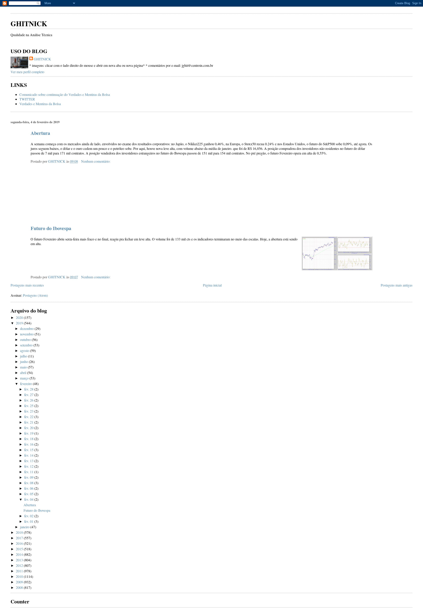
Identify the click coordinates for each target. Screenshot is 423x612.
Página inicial (212, 285)
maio (24, 367)
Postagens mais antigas (396, 285)
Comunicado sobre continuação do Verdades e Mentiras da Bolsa (64, 94)
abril (23, 372)
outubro (26, 339)
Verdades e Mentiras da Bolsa (40, 103)
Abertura (40, 133)
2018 (20, 532)
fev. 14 (29, 455)
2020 (20, 317)
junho (24, 361)
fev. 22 (29, 416)
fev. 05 (29, 493)
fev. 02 (29, 515)
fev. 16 (29, 444)
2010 (20, 576)
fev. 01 (29, 521)
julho (24, 356)
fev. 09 (29, 477)
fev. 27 (29, 394)
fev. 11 (29, 471)
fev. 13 (29, 460)
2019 (20, 323)
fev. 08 (29, 482)
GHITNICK (29, 23)
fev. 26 (29, 400)
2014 (20, 554)
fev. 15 (29, 449)
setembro (26, 345)
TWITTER (27, 99)
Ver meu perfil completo (27, 71)
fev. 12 (29, 466)
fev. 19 (29, 433)
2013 (20, 560)
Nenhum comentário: (96, 161)
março (25, 378)
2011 (20, 571)
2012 (20, 565)
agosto (25, 350)
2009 (20, 582)
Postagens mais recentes (27, 285)
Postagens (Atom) (35, 295)
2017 (20, 538)
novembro (27, 334)
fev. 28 (29, 389)
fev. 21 (29, 422)
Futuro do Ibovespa (51, 228)
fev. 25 (29, 405)
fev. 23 (29, 411)
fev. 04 (29, 499)
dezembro (27, 328)
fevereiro (26, 383)
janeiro (25, 527)
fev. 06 (29, 488)
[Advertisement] (62, 8)
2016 (20, 543)
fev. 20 (29, 427)
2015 (20, 549)
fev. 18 (29, 438)
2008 (20, 587)
